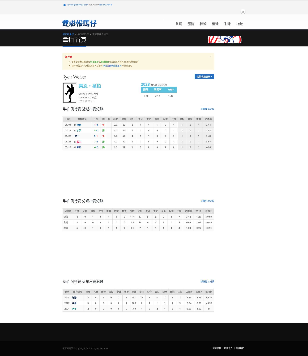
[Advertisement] (138, 175)
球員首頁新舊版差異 (112, 65)
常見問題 (217, 348)
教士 (77, 135)
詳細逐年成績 (207, 281)
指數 (239, 24)
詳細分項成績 (207, 200)
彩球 (227, 24)
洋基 (74, 297)
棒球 (203, 24)
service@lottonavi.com (77, 4)
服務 (191, 24)
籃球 (215, 24)
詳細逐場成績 (207, 108)
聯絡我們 (240, 348)
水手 (79, 130)
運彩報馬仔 (68, 34)
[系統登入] (243, 11)
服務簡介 (228, 348)
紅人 (79, 141)
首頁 (178, 24)
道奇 (79, 124)
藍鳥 (79, 147)
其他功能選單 (204, 76)
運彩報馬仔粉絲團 (105, 5)
